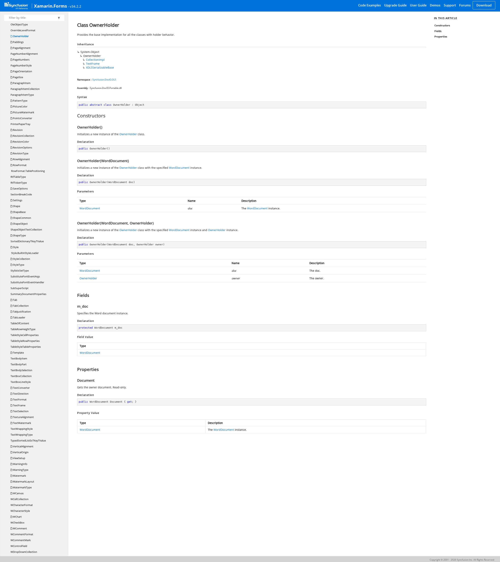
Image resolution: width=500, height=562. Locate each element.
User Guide (418, 5)
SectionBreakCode (21, 194)
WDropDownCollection (24, 552)
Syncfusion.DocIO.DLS (104, 79)
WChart (17, 516)
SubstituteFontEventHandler (27, 282)
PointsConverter (22, 118)
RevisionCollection (23, 136)
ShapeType (19, 235)
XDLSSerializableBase (100, 67)
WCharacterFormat (22, 505)
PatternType (19, 100)
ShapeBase (19, 212)
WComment (19, 528)
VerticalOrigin (20, 452)
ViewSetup (18, 458)
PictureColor (19, 106)
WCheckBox (17, 522)
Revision (17, 130)
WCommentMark (21, 540)
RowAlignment (21, 159)
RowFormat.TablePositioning (28, 171)
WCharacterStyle (20, 511)
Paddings (18, 42)
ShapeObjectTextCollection (26, 229)
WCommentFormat (22, 534)
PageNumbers (20, 59)
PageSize (17, 77)
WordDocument (179, 168)
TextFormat (19, 399)
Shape (16, 206)
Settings (17, 200)
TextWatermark (21, 423)
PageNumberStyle (21, 65)
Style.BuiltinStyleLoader (25, 253)
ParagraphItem (21, 83)
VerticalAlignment (22, 446)
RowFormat (19, 165)
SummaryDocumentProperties (28, 294)
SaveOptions (20, 188)
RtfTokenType (19, 182)
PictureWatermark (23, 112)
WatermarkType (22, 487)
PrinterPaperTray (20, 124)
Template (18, 352)
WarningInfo (19, 464)
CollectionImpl (95, 60)
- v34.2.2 (74, 6)
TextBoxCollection (21, 376)
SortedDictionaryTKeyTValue (27, 241)
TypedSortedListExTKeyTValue (28, 440)
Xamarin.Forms (50, 6)
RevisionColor (20, 141)
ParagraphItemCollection (25, 89)
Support (450, 5)
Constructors (442, 25)
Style (15, 247)
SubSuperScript (20, 288)
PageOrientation (22, 71)
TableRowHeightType (23, 329)
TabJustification (21, 311)
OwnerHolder (20, 36)
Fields (437, 31)
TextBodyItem (19, 358)
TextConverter (21, 388)
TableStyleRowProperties (25, 341)
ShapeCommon (21, 218)
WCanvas (18, 493)
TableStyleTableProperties (26, 346)
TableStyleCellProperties (25, 335)
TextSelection (20, 411)
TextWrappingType (22, 434)
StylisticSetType (20, 270)
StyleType (18, 264)
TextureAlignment (23, 417)
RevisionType (20, 153)
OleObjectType (19, 24)
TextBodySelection (21, 370)
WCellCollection (20, 499)
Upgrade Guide (395, 5)
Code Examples (369, 5)
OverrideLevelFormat (23, 30)
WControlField (19, 546)
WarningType (20, 470)
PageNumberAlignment (24, 53)
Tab (14, 300)
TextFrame (18, 405)
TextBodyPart (19, 364)
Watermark (19, 475)
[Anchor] (75, 115)
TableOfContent (20, 323)
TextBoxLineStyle (21, 382)
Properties (440, 36)
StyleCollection (21, 259)
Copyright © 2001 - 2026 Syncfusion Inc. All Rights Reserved (462, 559)
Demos (435, 5)
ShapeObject (20, 223)
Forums (465, 5)
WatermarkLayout (23, 481)
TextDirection (20, 393)
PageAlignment (21, 48)
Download (484, 5)
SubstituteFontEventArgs (25, 276)
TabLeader (18, 317)
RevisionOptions (22, 147)
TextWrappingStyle (22, 429)
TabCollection (20, 305)
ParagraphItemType (22, 94)
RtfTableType (18, 177)
